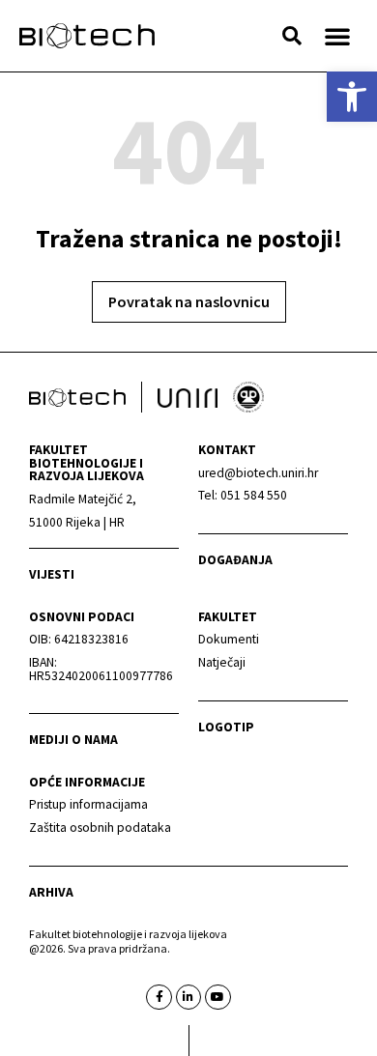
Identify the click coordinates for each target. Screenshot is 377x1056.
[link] (352, 96)
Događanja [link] (235, 560)
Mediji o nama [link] (73, 739)
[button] (292, 35)
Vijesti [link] (51, 574)
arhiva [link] (51, 892)
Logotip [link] (226, 727)
